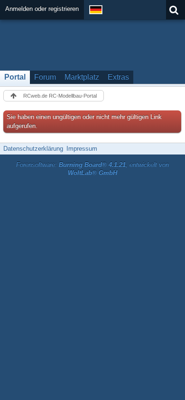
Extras (118, 77)
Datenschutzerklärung (33, 148)
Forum (45, 77)
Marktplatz (82, 77)
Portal (15, 77)
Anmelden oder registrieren (42, 8)
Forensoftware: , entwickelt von (92, 168)
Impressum (81, 148)
